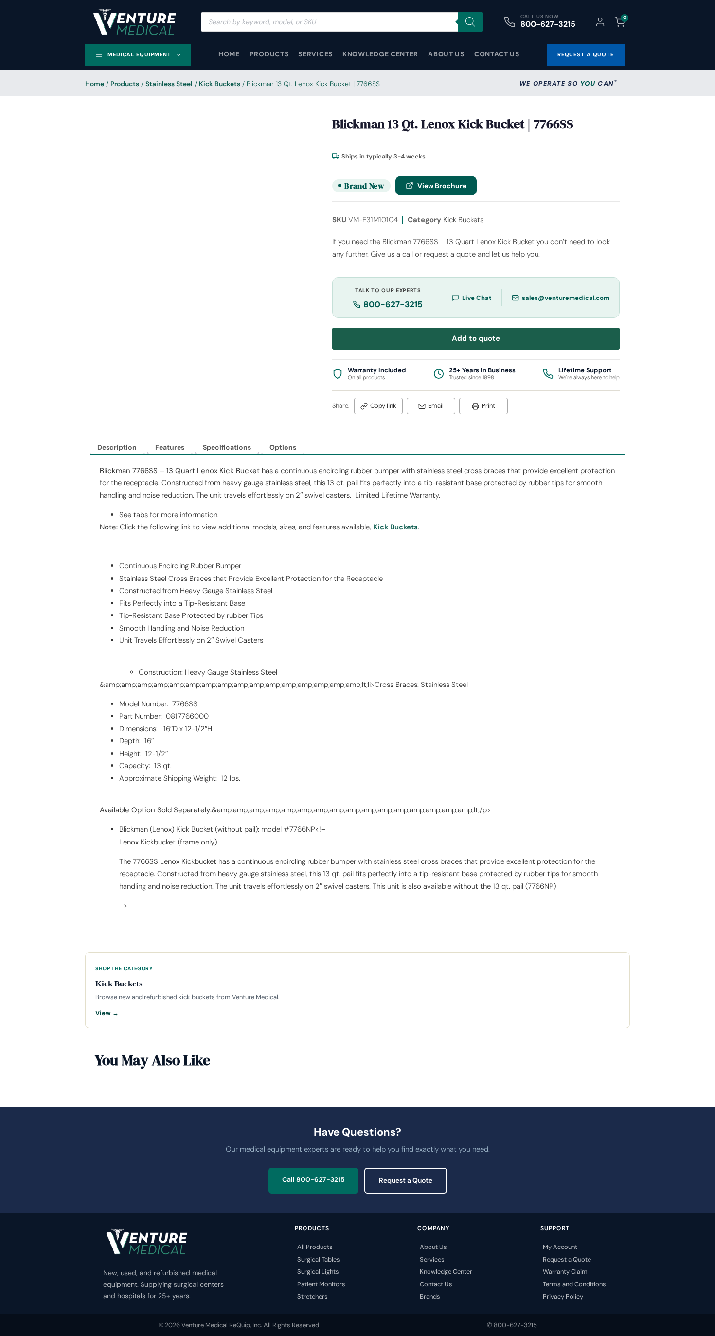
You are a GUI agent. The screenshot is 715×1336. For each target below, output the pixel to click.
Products (269, 54)
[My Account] (600, 22)
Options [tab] (282, 447)
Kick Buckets (219, 83)
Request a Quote (405, 1180)
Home (229, 54)
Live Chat (477, 298)
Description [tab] (117, 447)
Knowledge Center (380, 54)
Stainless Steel (169, 83)
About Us (446, 54)
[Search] (470, 22)
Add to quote (476, 338)
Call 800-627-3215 (313, 1179)
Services (315, 54)
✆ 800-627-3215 (512, 1325)
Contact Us (496, 54)
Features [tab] (169, 447)
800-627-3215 (547, 24)
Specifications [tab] (227, 447)
